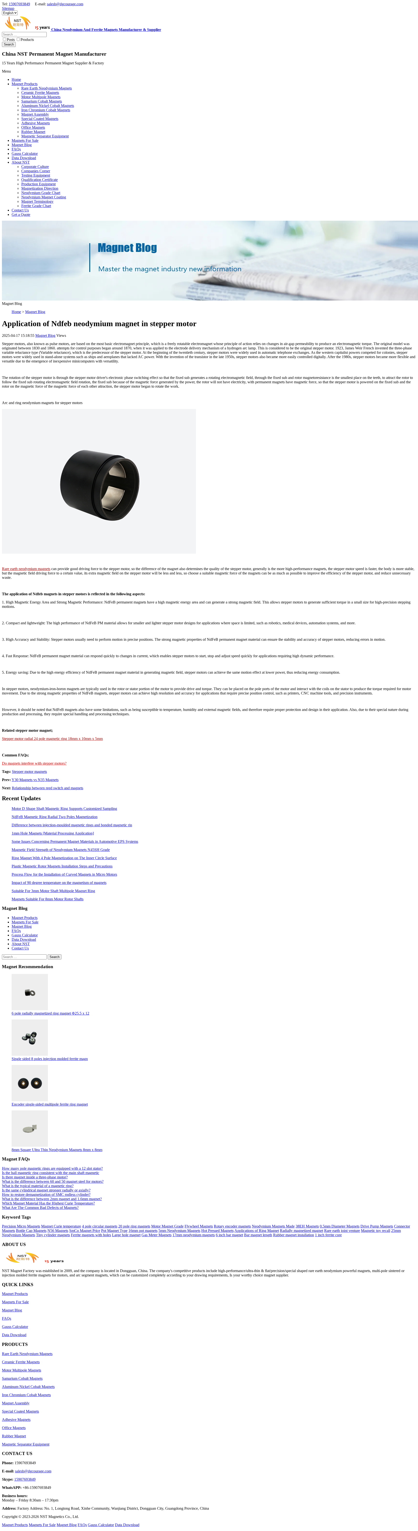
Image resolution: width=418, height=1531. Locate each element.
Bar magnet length (258, 1235)
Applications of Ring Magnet (256, 1231)
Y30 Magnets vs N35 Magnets (35, 780)
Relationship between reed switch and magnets (47, 788)
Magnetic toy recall (375, 1231)
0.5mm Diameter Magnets (339, 1226)
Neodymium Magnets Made (273, 1226)
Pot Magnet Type (114, 1231)
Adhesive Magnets (16, 1420)
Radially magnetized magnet (301, 1231)
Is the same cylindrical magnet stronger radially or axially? (46, 1190)
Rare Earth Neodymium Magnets (27, 1354)
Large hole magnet (126, 1235)
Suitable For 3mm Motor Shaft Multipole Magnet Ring (53, 891)
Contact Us (20, 948)
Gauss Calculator (25, 935)
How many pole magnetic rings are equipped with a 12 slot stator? (52, 1168)
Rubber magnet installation (293, 1235)
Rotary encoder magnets (232, 1226)
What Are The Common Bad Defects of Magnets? (40, 1208)
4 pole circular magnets (99, 1226)
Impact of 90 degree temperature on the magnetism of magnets (59, 883)
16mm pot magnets (142, 1231)
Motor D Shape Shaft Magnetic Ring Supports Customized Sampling (64, 809)
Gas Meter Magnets (157, 1235)
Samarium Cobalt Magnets (22, 1378)
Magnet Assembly (16, 1403)
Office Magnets (14, 1428)
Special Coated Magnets (20, 1411)
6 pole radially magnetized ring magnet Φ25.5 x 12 (50, 1013)
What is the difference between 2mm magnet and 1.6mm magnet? (52, 1199)
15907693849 (19, 4)
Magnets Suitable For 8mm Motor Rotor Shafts (47, 899)
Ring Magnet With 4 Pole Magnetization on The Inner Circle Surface (64, 858)
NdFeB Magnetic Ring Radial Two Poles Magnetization (54, 817)
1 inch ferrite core (328, 1235)
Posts (11, 40)
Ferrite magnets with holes (91, 1235)
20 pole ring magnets (134, 1226)
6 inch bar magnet (229, 1235)
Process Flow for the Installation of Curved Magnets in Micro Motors (64, 874)
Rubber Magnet (14, 1436)
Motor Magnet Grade (167, 1226)
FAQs (16, 931)
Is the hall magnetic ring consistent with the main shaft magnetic (50, 1173)
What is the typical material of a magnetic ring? (38, 1186)
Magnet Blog (35, 312)
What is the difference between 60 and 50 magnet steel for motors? (53, 1181)
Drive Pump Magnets (376, 1226)
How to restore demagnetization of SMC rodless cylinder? (46, 1194)
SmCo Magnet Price (84, 1231)
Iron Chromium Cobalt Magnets (26, 1395)
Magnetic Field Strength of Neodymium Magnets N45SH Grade (61, 850)
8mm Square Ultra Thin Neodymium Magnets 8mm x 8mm (57, 1150)
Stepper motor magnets (29, 771)
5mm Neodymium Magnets (179, 1231)
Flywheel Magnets (199, 1226)
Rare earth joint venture (342, 1231)
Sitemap (8, 8)
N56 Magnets (57, 1231)
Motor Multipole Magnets (21, 1370)
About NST (21, 944)
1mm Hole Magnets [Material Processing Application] (53, 833)
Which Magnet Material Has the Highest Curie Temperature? (48, 1203)
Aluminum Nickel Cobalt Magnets (28, 1387)
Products (27, 40)
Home (16, 312)
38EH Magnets (307, 1226)
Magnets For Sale (25, 922)
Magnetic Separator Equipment (25, 1444)
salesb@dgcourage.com (65, 4)
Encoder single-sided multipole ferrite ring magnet (50, 1104)
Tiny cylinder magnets (53, 1235)
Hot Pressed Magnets (217, 1231)
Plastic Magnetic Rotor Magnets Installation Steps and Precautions (62, 866)
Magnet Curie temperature (61, 1226)
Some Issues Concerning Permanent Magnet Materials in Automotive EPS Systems (75, 841)
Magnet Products (24, 918)
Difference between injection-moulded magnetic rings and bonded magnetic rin (72, 825)
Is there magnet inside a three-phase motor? (35, 1177)
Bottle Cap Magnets (31, 1231)
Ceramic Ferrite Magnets (21, 1362)
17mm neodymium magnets (193, 1235)
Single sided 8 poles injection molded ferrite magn (50, 1059)
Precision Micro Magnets (21, 1226)
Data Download (24, 939)
